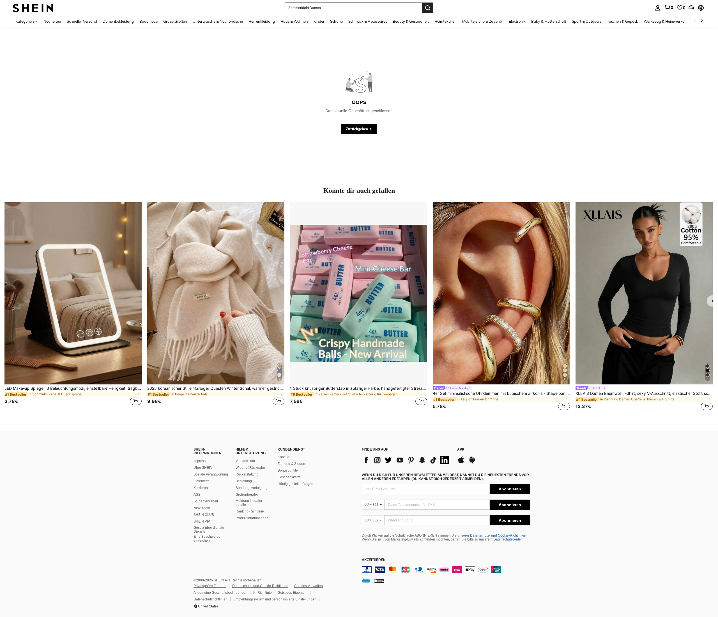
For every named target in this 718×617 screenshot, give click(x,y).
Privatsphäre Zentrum (210, 586)
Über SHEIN (203, 468)
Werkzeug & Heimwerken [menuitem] (665, 21)
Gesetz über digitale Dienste (209, 530)
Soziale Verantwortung (211, 474)
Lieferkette (202, 481)
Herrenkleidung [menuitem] (261, 21)
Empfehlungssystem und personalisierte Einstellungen (274, 599)
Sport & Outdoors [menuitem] (586, 21)
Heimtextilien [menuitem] (445, 21)
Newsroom (202, 508)
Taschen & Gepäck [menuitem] (622, 21)
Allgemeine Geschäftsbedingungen (220, 593)
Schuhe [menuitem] (336, 21)
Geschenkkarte (289, 477)
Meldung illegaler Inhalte (249, 503)
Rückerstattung (247, 474)
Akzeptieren (374, 560)
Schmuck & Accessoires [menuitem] (367, 21)
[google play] (472, 463)
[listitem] (73, 307)
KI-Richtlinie (262, 593)
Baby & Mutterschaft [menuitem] (548, 21)
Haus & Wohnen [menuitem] (294, 21)
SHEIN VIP (202, 521)
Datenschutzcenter (507, 539)
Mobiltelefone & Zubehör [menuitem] (482, 21)
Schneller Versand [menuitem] (82, 21)
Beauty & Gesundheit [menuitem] (411, 21)
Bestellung (244, 481)
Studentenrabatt (206, 501)
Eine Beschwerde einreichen (207, 538)
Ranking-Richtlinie (250, 511)
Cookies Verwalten (308, 586)
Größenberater (247, 495)
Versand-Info (245, 461)
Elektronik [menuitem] (517, 21)
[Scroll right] (702, 21)
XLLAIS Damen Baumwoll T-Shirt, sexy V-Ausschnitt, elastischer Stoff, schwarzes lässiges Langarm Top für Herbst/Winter (644, 393)
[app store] (461, 463)
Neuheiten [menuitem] (52, 21)
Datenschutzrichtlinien (210, 599)
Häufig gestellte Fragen (295, 484)
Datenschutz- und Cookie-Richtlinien (498, 535)
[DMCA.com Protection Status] (379, 581)
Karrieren (201, 488)
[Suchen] (427, 8)
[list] (407, 460)
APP (460, 449)
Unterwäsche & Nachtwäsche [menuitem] (218, 21)
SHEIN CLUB (204, 515)
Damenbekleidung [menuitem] (118, 21)
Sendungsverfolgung (252, 488)
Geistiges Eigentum (292, 593)
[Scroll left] (695, 21)
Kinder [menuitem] (319, 21)
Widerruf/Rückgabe (250, 468)
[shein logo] (33, 8)
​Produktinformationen (252, 518)
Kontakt (283, 457)
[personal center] (657, 7)
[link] (668, 7)
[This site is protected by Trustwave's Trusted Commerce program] (366, 581)
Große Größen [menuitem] (175, 21)
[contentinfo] (446, 569)
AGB (197, 495)
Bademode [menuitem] (148, 21)
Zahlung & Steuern (292, 464)
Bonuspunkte (288, 470)
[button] (691, 7)
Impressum (202, 461)
